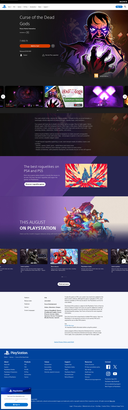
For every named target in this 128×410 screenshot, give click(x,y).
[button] (64, 96)
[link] (64, 261)
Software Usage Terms (117, 406)
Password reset (69, 374)
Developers (88, 374)
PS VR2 (26, 369)
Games (19, 7)
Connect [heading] (108, 362)
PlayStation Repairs (70, 372)
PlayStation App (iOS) (111, 379)
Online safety (48, 369)
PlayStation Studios (9, 369)
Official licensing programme (93, 379)
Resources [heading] (88, 362)
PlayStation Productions (10, 372)
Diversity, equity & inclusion (52, 372)
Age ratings (88, 369)
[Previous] (3, 97)
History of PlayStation (10, 377)
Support (46, 7)
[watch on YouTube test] (78, 105)
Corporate (7, 374)
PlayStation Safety (70, 367)
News (39, 7)
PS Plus (25, 7)
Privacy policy (77, 406)
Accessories (33, 7)
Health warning (89, 372)
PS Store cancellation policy (92, 367)
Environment (47, 364)
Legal (71, 406)
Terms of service (89, 364)
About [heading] (6, 362)
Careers (6, 367)
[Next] (125, 97)
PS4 (25, 367)
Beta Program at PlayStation (112, 386)
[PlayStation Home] (4, 6)
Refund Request (69, 377)
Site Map (98, 406)
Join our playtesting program (113, 384)
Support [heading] (67, 362)
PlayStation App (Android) (112, 381)
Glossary (87, 377)
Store (9, 7)
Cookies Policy (106, 406)
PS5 (14, 7)
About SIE (6, 364)
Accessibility (47, 367)
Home (6, 357)
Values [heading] (46, 362)
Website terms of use (88, 406)
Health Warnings (69, 325)
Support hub (68, 364)
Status (66, 369)
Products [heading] (27, 362)
